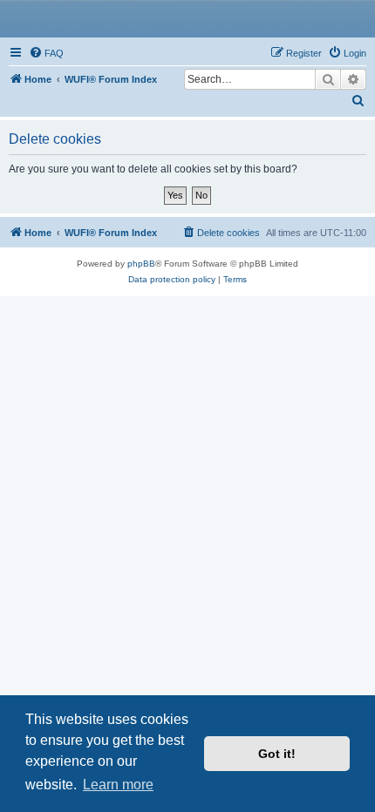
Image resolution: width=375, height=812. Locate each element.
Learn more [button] (118, 784)
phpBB (141, 263)
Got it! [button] (277, 754)
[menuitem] (46, 53)
